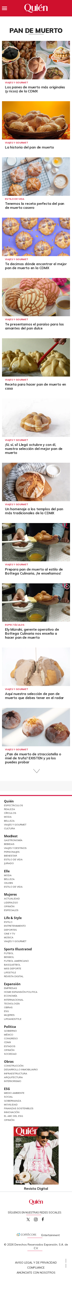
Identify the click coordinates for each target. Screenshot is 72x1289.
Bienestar (10, 855)
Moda (8, 816)
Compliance (36, 1267)
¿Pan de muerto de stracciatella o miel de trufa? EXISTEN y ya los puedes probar (33, 758)
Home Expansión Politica (20, 991)
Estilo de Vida (13, 859)
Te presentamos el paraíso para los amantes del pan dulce (34, 326)
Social (8, 1096)
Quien (28, 1219)
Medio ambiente (14, 1092)
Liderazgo (11, 902)
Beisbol (9, 957)
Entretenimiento (15, 925)
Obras (8, 1007)
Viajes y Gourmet (15, 824)
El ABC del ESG (13, 1115)
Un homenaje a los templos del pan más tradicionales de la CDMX (34, 511)
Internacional (14, 999)
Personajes (12, 851)
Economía (10, 995)
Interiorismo (12, 1081)
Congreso (11, 1038)
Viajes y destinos (15, 848)
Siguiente (36, 771)
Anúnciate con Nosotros (36, 1272)
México (8, 1034)
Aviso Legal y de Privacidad (36, 1262)
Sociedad (10, 1053)
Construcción (13, 1065)
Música (8, 937)
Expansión (12, 984)
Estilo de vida (14, 199)
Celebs (8, 882)
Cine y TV (9, 933)
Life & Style (13, 918)
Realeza (9, 809)
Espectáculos (14, 624)
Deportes (10, 929)
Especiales (11, 910)
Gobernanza (12, 1100)
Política (10, 1026)
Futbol (9, 953)
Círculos (10, 812)
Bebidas (9, 844)
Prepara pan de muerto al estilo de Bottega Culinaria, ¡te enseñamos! (34, 571)
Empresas (10, 988)
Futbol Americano (16, 960)
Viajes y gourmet (16, 82)
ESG (7, 1089)
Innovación (11, 1112)
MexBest (11, 836)
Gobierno (10, 1030)
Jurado (9, 863)
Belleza (9, 820)
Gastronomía (13, 840)
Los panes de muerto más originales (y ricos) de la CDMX (35, 89)
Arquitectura (13, 1077)
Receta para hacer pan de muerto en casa (35, 386)
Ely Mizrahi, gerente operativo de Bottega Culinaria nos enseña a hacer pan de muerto (32, 633)
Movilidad (11, 1104)
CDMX (7, 1042)
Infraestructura (15, 1073)
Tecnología (12, 1003)
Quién (9, 801)
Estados (9, 1046)
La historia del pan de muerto (29, 147)
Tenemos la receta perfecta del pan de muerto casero (34, 205)
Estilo (8, 921)
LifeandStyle (12, 1018)
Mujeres (10, 894)
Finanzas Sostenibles (18, 1108)
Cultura (9, 828)
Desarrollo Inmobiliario (21, 1069)
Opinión (9, 906)
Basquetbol (12, 964)
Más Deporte (12, 968)
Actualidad (12, 898)
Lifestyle (10, 972)
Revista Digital (14, 976)
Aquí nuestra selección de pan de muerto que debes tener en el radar (34, 696)
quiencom (39, 1218)
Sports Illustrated (18, 949)
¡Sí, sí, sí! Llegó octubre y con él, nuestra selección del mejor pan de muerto (33, 448)
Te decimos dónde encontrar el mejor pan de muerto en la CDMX (36, 266)
